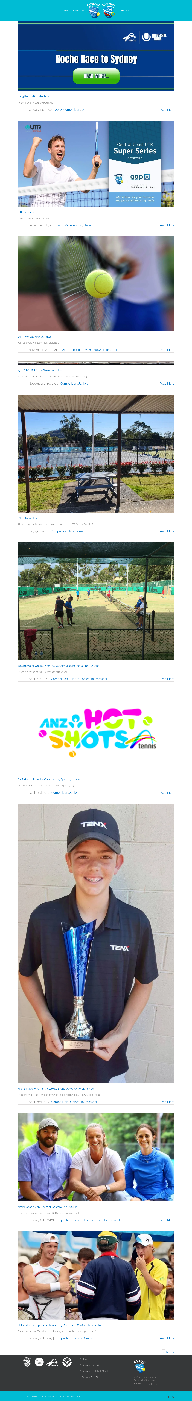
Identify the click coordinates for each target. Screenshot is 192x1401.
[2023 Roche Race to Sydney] (96, 56)
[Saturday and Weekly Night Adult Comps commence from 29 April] (96, 601)
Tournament (107, 458)
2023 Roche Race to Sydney (92, 50)
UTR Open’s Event (92, 448)
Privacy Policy (75, 1396)
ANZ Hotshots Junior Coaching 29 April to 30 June (92, 726)
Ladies (103, 606)
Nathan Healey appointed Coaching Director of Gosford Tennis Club (92, 1270)
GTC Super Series (92, 158)
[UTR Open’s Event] (96, 454)
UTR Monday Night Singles (92, 278)
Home (85, 1359)
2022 (80, 61)
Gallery (99, 50)
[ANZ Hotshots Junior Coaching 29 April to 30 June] (96, 732)
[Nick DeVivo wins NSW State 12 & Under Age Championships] (96, 943)
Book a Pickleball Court (95, 1371)
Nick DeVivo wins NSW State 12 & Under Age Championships (92, 938)
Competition (96, 61)
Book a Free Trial (91, 1377)
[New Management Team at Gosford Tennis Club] (96, 1157)
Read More (166, 109)
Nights (119, 288)
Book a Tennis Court (93, 1365)
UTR (113, 61)
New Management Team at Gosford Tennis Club (92, 1151)
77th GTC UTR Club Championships (40, 370)
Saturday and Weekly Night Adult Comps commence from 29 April (92, 596)
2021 (78, 168)
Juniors (83, 383)
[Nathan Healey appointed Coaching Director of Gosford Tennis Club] (96, 1275)
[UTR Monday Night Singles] (96, 283)
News (112, 168)
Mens (95, 288)
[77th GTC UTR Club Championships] (96, 363)
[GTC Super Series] (96, 164)
